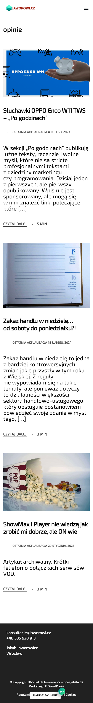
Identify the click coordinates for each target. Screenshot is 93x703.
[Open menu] (86, 8)
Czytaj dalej (15, 224)
